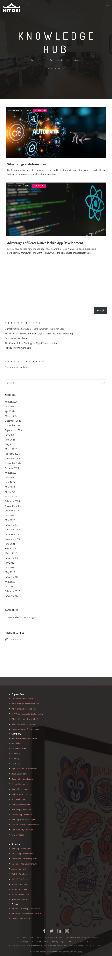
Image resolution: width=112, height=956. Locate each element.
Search (100, 310)
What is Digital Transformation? (25, 703)
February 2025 (12, 453)
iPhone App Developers (22, 809)
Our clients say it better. (17, 338)
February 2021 (12, 548)
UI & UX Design (18, 834)
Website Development (21, 874)
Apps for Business (19, 889)
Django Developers (20, 789)
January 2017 (11, 595)
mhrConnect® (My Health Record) (26, 913)
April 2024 (10, 491)
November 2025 (13, 425)
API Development (19, 799)
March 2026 (11, 415)
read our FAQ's (86, 941)
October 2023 (12, 510)
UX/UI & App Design (20, 879)
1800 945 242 (16, 639)
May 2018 (10, 572)
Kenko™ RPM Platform (21, 918)
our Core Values (71, 941)
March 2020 (11, 553)
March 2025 (11, 449)
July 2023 (9, 515)
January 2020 (11, 557)
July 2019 (9, 562)
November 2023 (13, 505)
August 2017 (11, 581)
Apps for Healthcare (20, 894)
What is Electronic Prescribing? (25, 719)
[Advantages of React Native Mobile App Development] (56, 216)
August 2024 (11, 472)
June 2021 (10, 543)
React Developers (19, 773)
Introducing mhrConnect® (18, 347)
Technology (40, 110)
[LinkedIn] (59, 932)
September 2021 (13, 539)
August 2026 (11, 401)
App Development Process (23, 698)
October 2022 (12, 534)
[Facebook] (44, 932)
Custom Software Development (25, 824)
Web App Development (22, 848)
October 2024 (12, 468)
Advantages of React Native (23, 724)
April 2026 (10, 411)
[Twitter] (51, 932)
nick (29, 110)
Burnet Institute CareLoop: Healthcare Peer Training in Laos (34, 328)
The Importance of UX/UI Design (25, 729)
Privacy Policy (57, 941)
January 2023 (11, 524)
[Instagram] (67, 932)
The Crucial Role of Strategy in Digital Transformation (31, 343)
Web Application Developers (24, 819)
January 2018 (11, 576)
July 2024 (9, 477)
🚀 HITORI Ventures (20, 899)
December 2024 (13, 458)
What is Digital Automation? (27, 164)
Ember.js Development (21, 804)
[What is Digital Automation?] (56, 132)
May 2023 (10, 520)
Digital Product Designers (22, 794)
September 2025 (13, 430)
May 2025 (10, 444)
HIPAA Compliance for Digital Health (27, 714)
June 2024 (10, 482)
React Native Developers (22, 779)
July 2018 (9, 567)
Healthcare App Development (24, 858)
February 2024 (12, 501)
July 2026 (9, 406)
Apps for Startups (19, 884)
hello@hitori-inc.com (89, 937)
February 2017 (12, 591)
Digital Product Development (24, 768)
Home (50, 68)
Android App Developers (22, 814)
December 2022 (13, 529)
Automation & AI (19, 869)
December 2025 (13, 420)
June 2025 (10, 439)
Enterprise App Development (24, 863)
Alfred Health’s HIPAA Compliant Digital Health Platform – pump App (39, 333)
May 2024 (10, 487)
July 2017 (9, 586)
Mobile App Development (23, 853)
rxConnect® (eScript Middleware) (26, 908)
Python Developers (20, 784)
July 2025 (9, 434)
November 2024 (13, 463)
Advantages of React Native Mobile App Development (45, 242)
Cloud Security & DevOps (22, 829)
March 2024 (11, 496)
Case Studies (13, 617)
